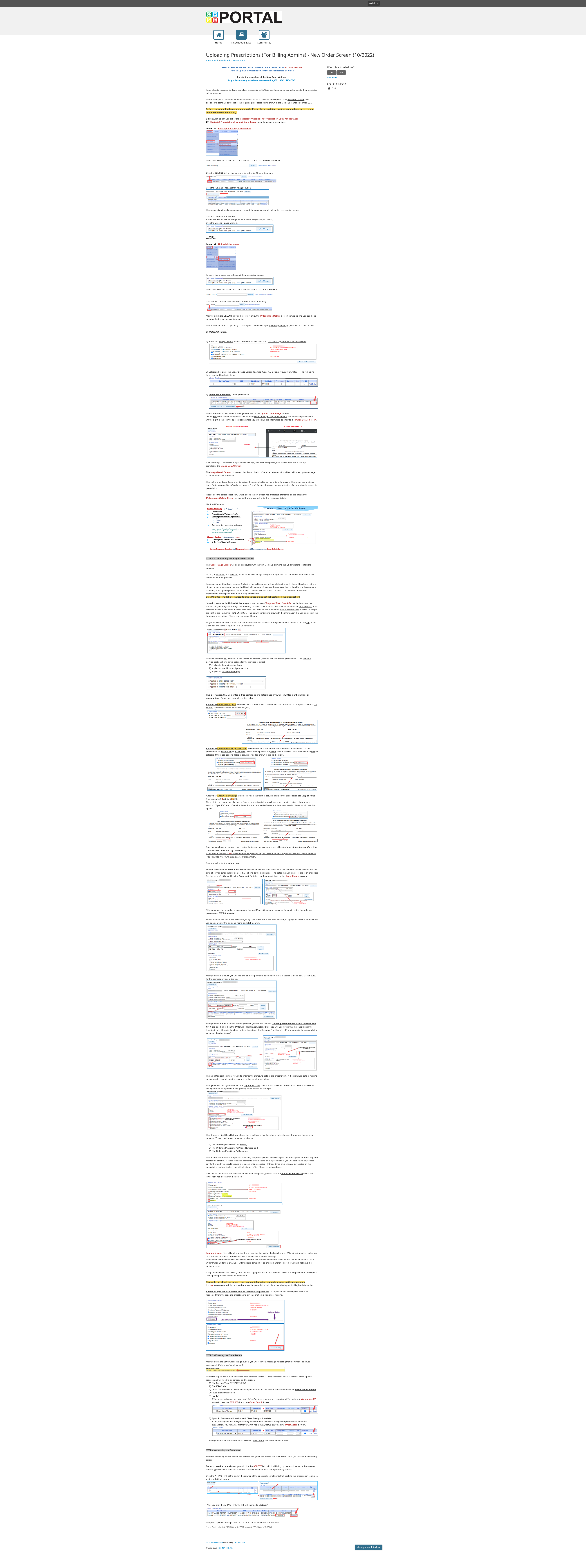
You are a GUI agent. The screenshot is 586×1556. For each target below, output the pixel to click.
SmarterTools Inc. (225, 1548)
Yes (331, 72)
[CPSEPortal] (244, 17)
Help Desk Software (214, 1543)
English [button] (372, 3)
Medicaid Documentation (233, 60)
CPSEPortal (212, 60)
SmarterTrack (239, 1543)
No (341, 72)
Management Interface (368, 1547)
